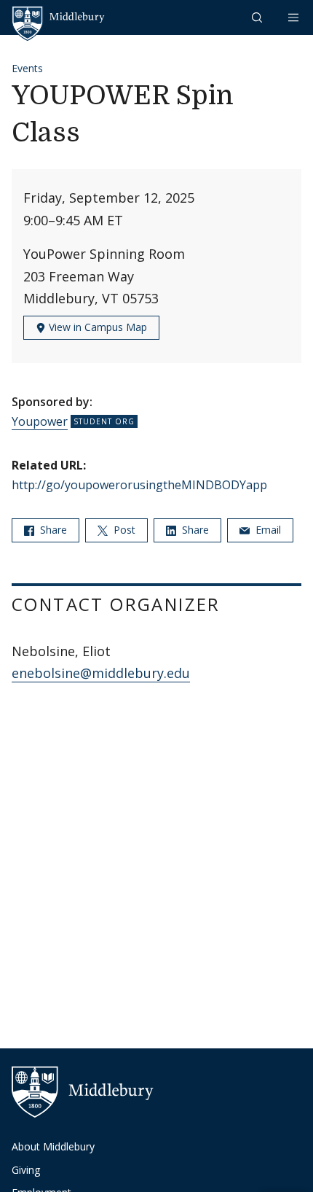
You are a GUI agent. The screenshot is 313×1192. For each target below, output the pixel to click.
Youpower (40, 421)
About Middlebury (53, 1146)
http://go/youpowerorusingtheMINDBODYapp (139, 485)
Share (52, 530)
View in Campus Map (96, 327)
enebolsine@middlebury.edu (101, 673)
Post (123, 530)
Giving (26, 1170)
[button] (258, 17)
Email (267, 530)
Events (27, 68)
